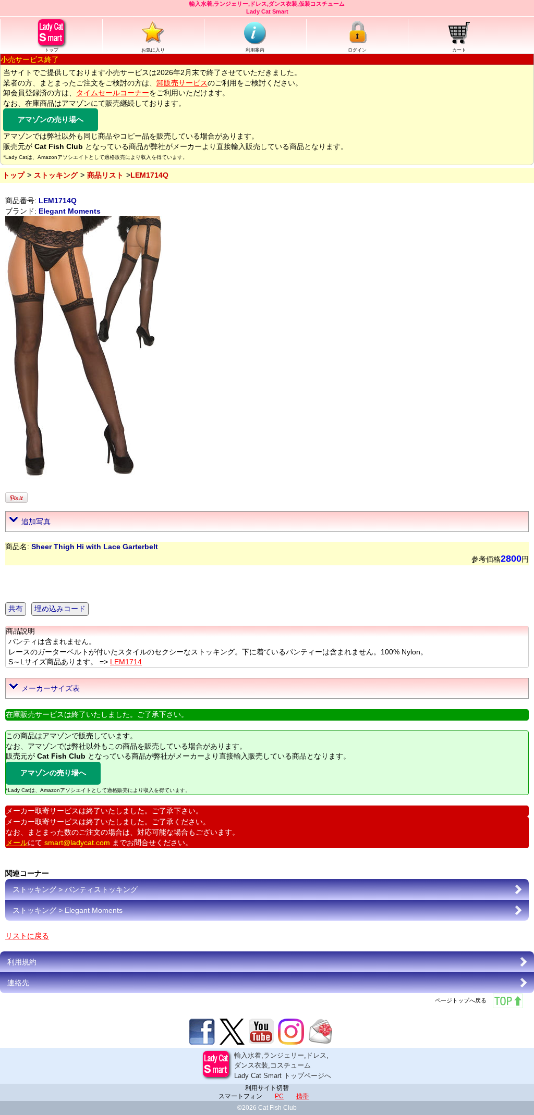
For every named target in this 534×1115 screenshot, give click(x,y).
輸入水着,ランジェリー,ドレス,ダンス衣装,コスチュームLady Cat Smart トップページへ (282, 1065)
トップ (51, 50)
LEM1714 (126, 662)
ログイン (357, 50)
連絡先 (18, 982)
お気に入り (153, 50)
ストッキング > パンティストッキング (75, 889)
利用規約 (22, 962)
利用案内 (255, 50)
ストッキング (56, 175)
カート (459, 50)
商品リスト (105, 175)
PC (279, 1096)
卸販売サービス (182, 83)
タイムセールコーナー (112, 93)
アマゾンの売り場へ (50, 119)
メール (17, 842)
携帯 (302, 1096)
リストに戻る (27, 936)
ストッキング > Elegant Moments (68, 910)
